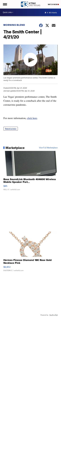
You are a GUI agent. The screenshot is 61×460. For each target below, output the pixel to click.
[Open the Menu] (4, 4)
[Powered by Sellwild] (53, 315)
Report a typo (10, 129)
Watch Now (53, 4)
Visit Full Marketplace (48, 148)
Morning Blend (14, 25)
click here (32, 118)
